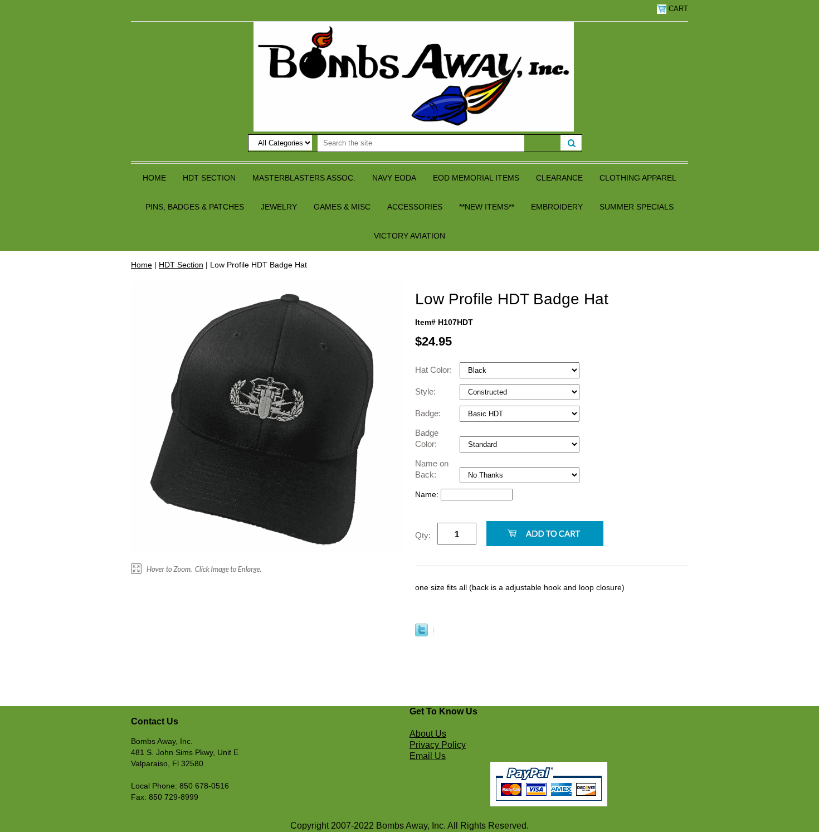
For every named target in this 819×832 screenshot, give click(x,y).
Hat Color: (434, 369)
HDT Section (209, 177)
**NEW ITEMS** (486, 206)
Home (154, 177)
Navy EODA (394, 177)
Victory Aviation (409, 235)
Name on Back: (431, 469)
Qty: (423, 535)
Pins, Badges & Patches (194, 206)
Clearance (559, 177)
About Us (428, 733)
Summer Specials (636, 206)
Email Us (428, 756)
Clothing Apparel (637, 177)
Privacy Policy (438, 745)
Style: (426, 391)
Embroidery (557, 206)
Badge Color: (427, 438)
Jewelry (279, 206)
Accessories (414, 206)
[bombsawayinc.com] (414, 75)
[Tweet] (421, 633)
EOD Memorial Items (476, 177)
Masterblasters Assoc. (303, 177)
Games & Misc (342, 206)
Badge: (429, 413)
